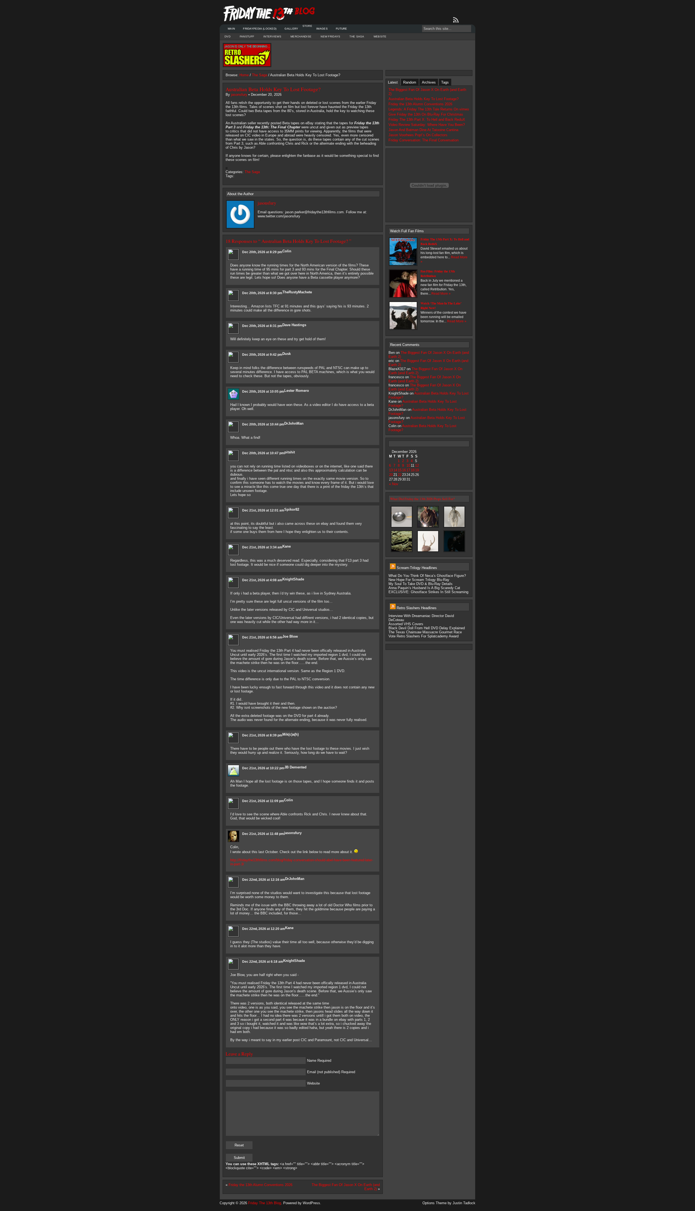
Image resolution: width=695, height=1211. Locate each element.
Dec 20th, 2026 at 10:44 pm (263, 424)
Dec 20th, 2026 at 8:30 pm (262, 293)
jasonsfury (239, 95)
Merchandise (300, 36)
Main (231, 28)
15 (400, 470)
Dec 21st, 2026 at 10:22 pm (263, 768)
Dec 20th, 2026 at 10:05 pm (263, 391)
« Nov (393, 484)
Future (341, 28)
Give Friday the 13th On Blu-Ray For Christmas (425, 114)
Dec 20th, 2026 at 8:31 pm (262, 326)
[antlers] (428, 552)
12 (417, 465)
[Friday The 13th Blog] (269, 13)
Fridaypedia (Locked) (259, 28)
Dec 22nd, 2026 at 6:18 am (262, 962)
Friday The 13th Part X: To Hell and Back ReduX (426, 119)
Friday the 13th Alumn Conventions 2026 (260, 1185)
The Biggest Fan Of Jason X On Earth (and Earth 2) (427, 92)
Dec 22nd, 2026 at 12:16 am (263, 880)
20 (391, 475)
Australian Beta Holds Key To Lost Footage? (273, 89)
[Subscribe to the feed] (457, 20)
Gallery (291, 28)
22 (400, 475)
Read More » (441, 293)
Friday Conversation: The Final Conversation (423, 140)
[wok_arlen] (428, 527)
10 (408, 465)
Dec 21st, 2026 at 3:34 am (262, 547)
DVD (227, 36)
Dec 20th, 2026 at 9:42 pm (262, 355)
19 (417, 470)
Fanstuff (247, 36)
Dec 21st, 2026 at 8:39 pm (262, 735)
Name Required (319, 1061)
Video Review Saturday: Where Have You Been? (426, 125)
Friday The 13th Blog (264, 1203)
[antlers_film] (454, 552)
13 (391, 470)
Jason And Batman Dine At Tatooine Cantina (423, 130)
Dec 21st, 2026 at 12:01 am (263, 510)
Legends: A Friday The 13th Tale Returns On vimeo (428, 109)
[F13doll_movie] (401, 552)
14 (395, 470)
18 (413, 470)
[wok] (401, 527)
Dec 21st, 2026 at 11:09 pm (263, 801)
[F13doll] (454, 527)
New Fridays (330, 36)
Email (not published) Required (331, 1072)
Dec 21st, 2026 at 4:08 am (262, 580)
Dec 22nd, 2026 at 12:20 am (263, 929)
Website (380, 36)
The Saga (356, 36)
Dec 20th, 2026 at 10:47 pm (263, 453)
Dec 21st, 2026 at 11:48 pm (263, 834)
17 (408, 470)
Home (244, 75)
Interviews (272, 36)
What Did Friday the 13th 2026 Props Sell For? (422, 498)
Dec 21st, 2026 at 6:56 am (262, 637)
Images (322, 28)
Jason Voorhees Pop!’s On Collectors (417, 135)
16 (404, 470)
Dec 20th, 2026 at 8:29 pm (262, 252)
